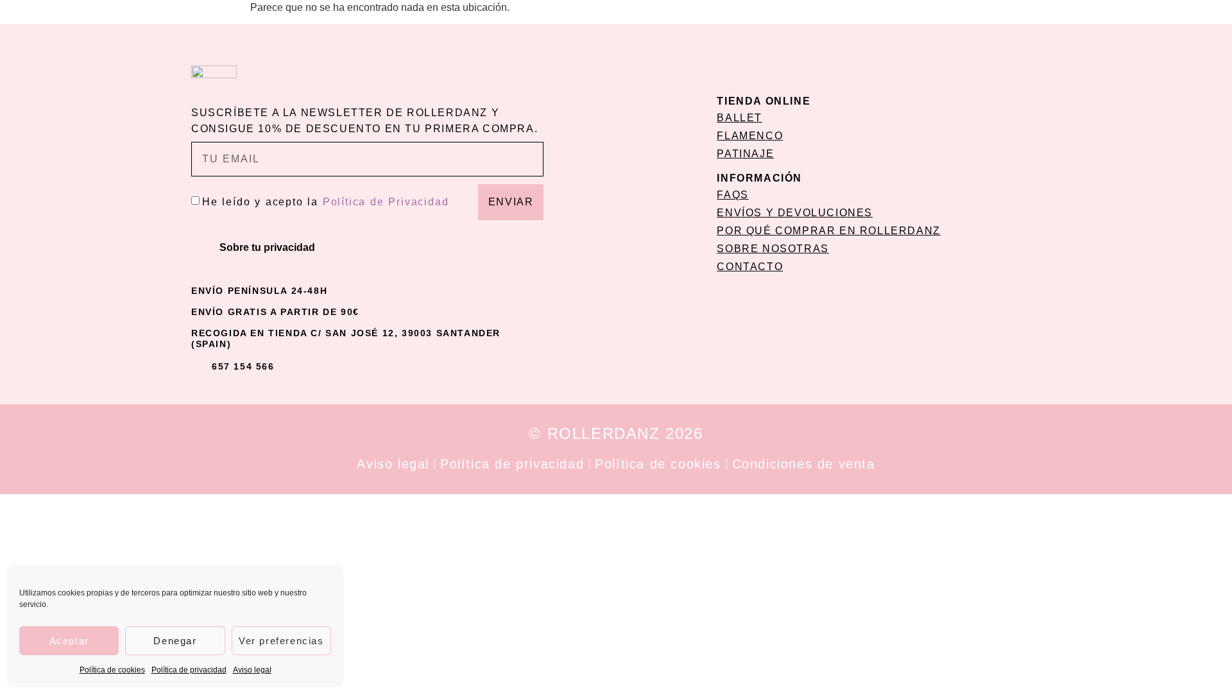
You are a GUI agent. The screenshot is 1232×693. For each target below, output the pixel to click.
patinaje (745, 153)
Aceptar (69, 640)
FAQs (732, 194)
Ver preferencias (281, 640)
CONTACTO (750, 266)
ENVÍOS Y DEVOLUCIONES (795, 212)
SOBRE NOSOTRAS (772, 248)
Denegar (174, 640)
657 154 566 (243, 366)
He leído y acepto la (325, 201)
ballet (739, 117)
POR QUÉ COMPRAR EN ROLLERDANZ (828, 230)
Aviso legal (252, 669)
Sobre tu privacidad (267, 247)
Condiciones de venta (803, 464)
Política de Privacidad (386, 201)
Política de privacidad (189, 669)
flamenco (750, 135)
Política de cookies (112, 669)
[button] (367, 247)
